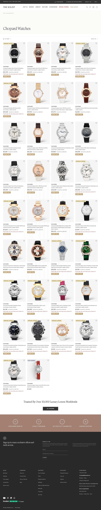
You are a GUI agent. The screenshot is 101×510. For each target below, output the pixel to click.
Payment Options (42, 479)
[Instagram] (8, 498)
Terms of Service (23, 479)
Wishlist (62, 479)
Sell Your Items (63, 482)
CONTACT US (7, 1)
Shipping (40, 482)
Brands (31, 7)
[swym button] (24, 43)
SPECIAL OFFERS (64, 7)
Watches (45, 7)
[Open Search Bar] (87, 7)
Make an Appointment (75, 1)
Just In (25, 7)
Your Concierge (41, 473)
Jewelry (38, 7)
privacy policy (47, 446)
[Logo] (9, 7)
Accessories (53, 7)
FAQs (39, 476)
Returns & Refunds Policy (43, 485)
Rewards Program (64, 473)
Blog (21, 482)
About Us (88, 1)
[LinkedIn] (11, 498)
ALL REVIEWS (50, 408)
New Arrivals (6, 485)
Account (62, 476)
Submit (45, 457)
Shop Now (14, 61)
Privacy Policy (85, 446)
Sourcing (40, 494)
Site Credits (17, 507)
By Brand (5, 473)
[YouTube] (4, 498)
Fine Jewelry (6, 479)
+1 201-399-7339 (16, 1)
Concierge (59, 1)
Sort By (93, 38)
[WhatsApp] (14, 498)
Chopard (6, 66)
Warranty (40, 488)
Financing (40, 491)
